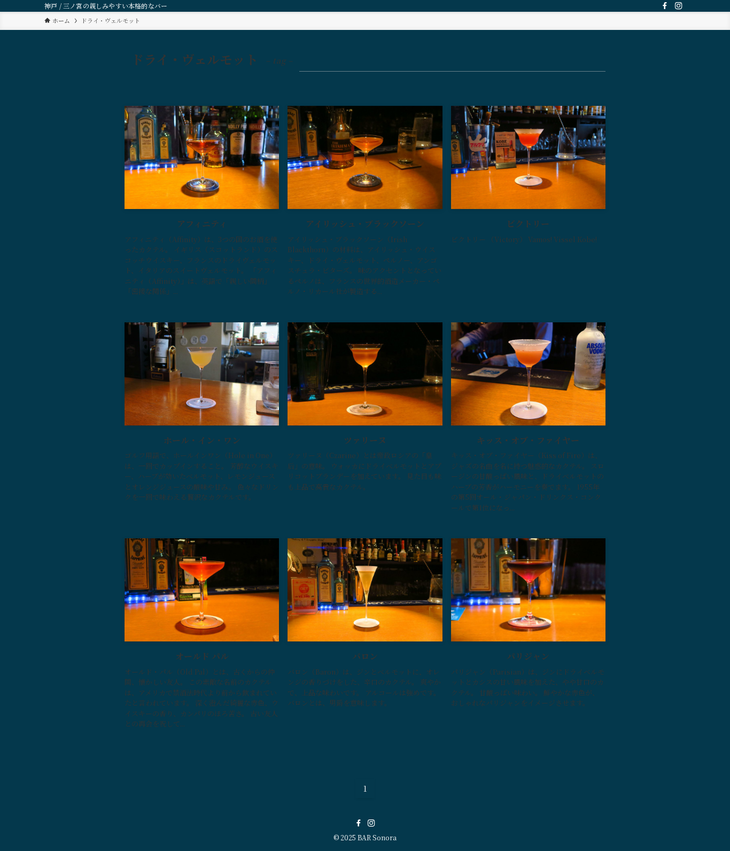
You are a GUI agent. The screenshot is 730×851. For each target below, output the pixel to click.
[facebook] (665, 6)
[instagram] (679, 6)
